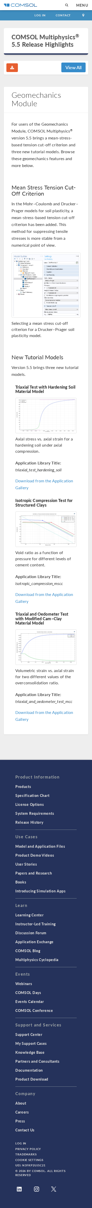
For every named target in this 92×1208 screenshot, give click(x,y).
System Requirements (34, 813)
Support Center (28, 1034)
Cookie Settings (29, 1160)
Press (20, 1120)
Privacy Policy (28, 1149)
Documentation (29, 1070)
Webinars (23, 983)
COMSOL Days (28, 992)
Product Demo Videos (34, 855)
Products (23, 786)
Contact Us (24, 1129)
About (20, 1103)
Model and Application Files (40, 846)
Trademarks (26, 1154)
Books (20, 881)
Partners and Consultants (37, 1061)
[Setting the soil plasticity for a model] (46, 285)
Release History (29, 822)
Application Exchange (34, 941)
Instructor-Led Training (35, 923)
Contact (63, 15)
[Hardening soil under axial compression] (46, 415)
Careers (22, 1112)
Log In (39, 15)
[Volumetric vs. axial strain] (46, 647)
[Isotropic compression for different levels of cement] (46, 529)
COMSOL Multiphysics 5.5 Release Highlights (45, 40)
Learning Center (29, 914)
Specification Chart (32, 795)
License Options (29, 804)
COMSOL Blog (27, 950)
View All (73, 67)
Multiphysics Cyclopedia (37, 959)
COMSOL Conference (34, 1010)
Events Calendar (29, 1001)
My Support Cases (31, 1043)
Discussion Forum (31, 932)
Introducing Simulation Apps (40, 890)
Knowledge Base (30, 1052)
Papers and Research (33, 873)
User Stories (26, 864)
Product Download (31, 1079)
